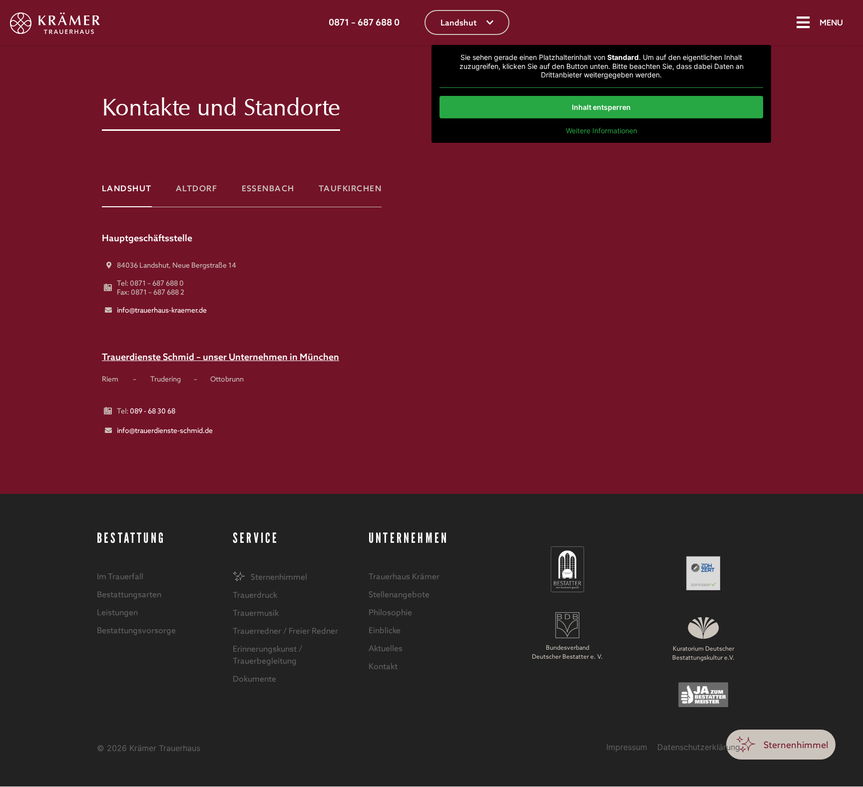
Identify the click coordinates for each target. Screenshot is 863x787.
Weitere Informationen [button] (601, 130)
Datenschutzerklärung (698, 747)
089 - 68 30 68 (152, 410)
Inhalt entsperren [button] (601, 107)
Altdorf (196, 188)
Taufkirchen (350, 188)
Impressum (626, 747)
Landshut (127, 188)
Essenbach (268, 188)
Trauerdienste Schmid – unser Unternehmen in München (220, 357)
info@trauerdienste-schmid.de (165, 430)
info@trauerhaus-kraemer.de (162, 310)
